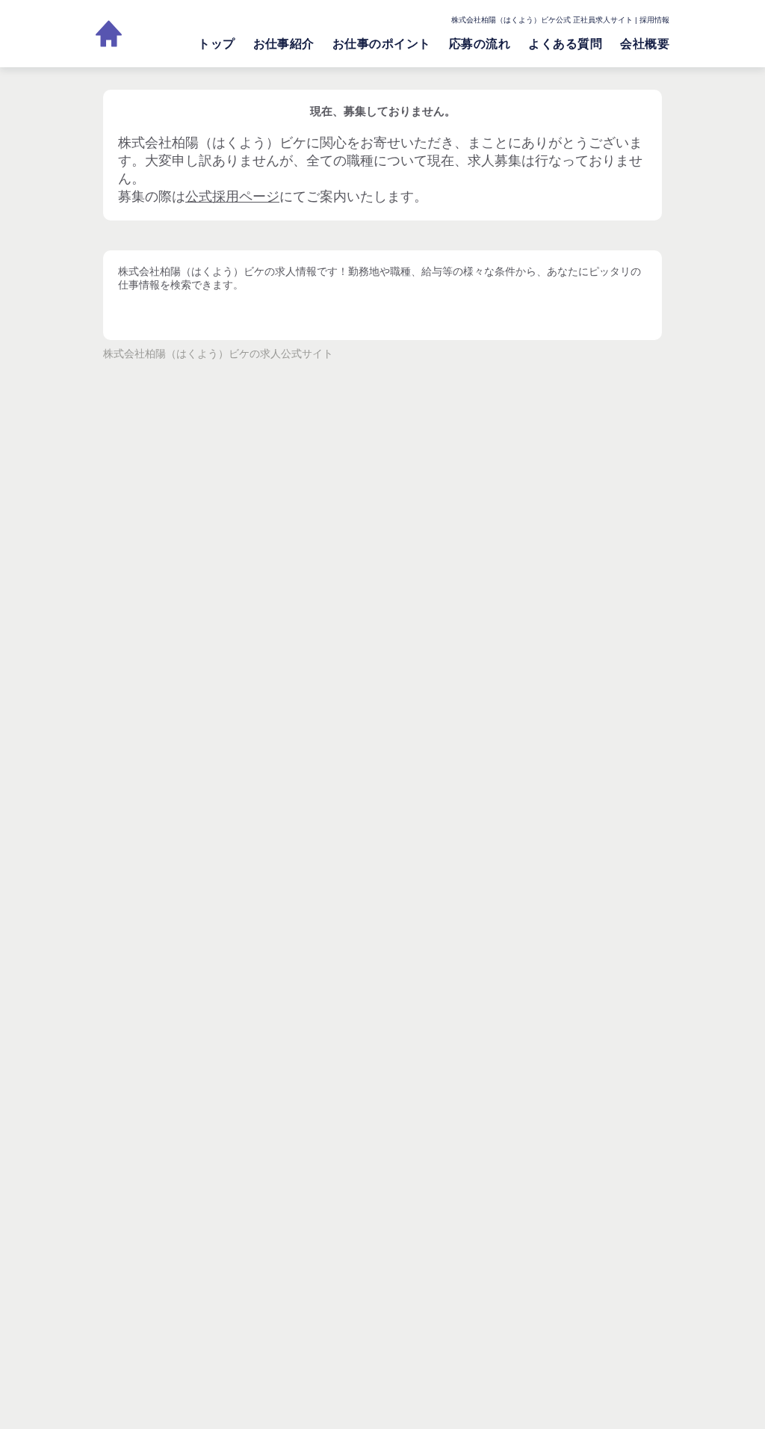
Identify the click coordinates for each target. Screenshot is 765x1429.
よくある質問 (565, 43)
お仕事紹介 (284, 43)
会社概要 (644, 43)
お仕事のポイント (381, 43)
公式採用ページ (232, 196)
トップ (216, 43)
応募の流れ (479, 43)
